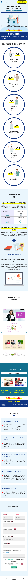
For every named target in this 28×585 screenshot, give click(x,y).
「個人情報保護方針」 (11, 559)
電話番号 (6, 543)
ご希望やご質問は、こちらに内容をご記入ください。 (14, 551)
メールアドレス (8, 536)
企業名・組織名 (8, 522)
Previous (1, 332)
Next (27, 332)
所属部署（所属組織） (9, 529)
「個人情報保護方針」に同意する (14, 564)
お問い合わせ (22, 2)
